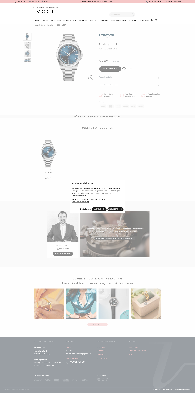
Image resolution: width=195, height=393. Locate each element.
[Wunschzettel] (156, 20)
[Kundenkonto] (152, 20)
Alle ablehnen (99, 209)
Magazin (132, 21)
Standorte (144, 21)
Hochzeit (104, 21)
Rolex (45, 21)
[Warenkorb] (160, 20)
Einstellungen (85, 209)
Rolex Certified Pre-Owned (63, 21)
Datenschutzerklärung (80, 202)
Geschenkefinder (118, 21)
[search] (133, 14)
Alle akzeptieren (115, 209)
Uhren (36, 21)
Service (93, 21)
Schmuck (83, 21)
